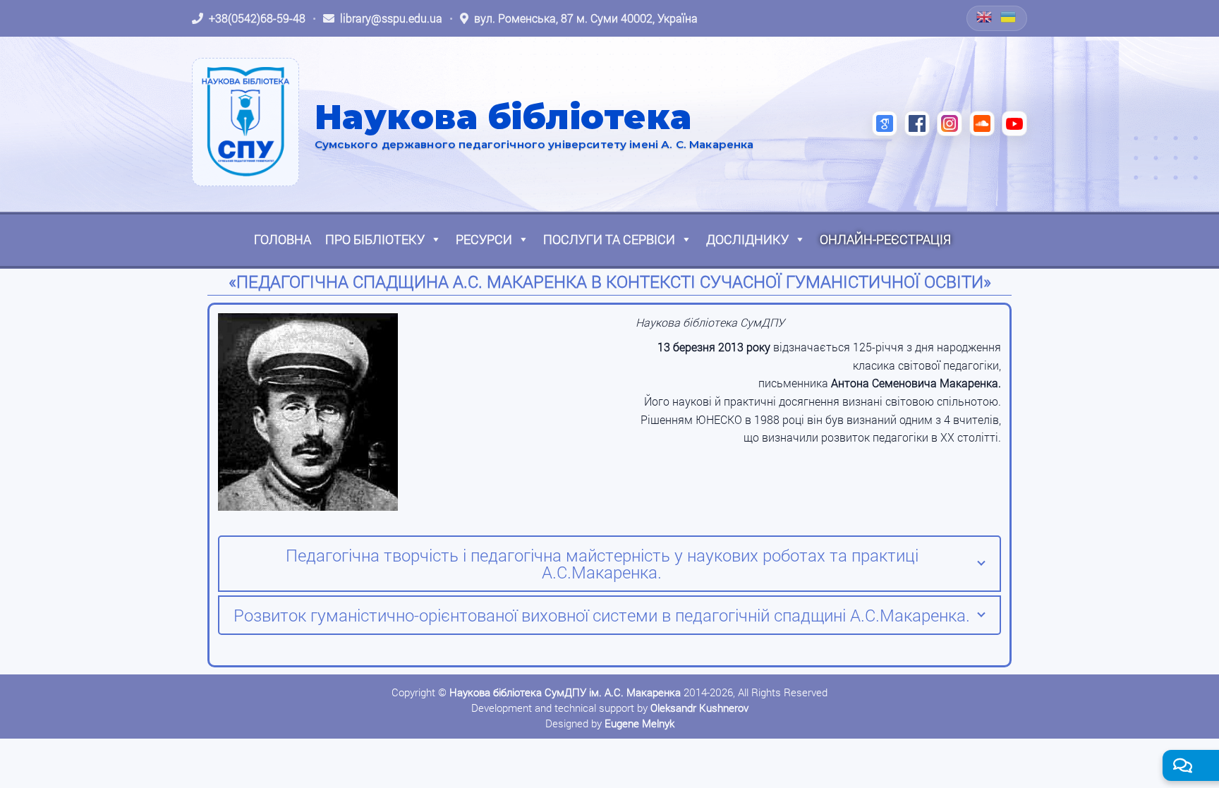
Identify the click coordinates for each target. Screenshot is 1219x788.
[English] (984, 17)
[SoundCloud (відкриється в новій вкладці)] (982, 123)
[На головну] (245, 122)
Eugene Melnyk (639, 723)
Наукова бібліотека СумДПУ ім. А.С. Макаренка (565, 692)
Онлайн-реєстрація (885, 239)
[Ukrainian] (1008, 17)
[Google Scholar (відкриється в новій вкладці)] (884, 123)
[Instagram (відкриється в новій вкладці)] (949, 123)
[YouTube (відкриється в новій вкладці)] (1014, 123)
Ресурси (484, 239)
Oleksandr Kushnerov (699, 708)
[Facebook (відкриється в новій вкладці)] (917, 123)
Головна (282, 239)
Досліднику (747, 239)
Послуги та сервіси (609, 239)
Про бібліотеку (375, 239)
